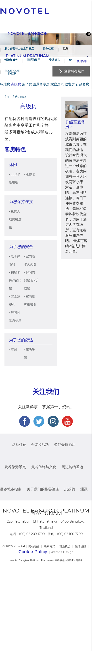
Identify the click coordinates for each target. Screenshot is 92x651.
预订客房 (82, 61)
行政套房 (82, 84)
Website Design (62, 552)
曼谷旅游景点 (15, 467)
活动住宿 (19, 444)
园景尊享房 (41, 84)
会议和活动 (40, 444)
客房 (65, 48)
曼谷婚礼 (54, 59)
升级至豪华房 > (75, 124)
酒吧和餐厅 (33, 59)
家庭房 (55, 84)
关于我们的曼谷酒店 (43, 489)
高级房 (16, 84)
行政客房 (68, 84)
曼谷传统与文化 (43, 467)
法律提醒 (80, 546)
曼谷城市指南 (10, 489)
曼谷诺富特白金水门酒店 (19, 48)
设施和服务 (11, 59)
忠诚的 (69, 489)
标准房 (5, 84)
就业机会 (65, 546)
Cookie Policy (33, 551)
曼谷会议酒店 (64, 444)
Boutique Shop (12, 72)
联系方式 (49, 546)
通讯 (84, 489)
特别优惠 (48, 48)
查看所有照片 (74, 71)
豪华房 (27, 84)
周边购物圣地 (72, 467)
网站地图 (34, 546)
